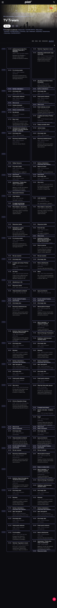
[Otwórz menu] (3, 2)
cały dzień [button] (51, 41)
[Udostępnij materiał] (16, 26)
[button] (54, 45)
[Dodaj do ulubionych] (13, 26)
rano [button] (40, 41)
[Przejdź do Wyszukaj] (54, 2)
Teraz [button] (36, 41)
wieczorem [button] (45, 41)
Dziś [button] (33, 41)
